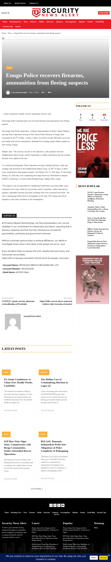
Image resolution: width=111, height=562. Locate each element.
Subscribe (104, 114)
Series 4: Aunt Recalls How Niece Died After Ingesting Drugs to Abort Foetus (96, 220)
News (10, 33)
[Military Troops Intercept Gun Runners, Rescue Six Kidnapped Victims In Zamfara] (81, 231)
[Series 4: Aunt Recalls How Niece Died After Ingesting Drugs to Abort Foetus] (81, 220)
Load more (36, 489)
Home (4, 33)
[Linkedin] (30, 286)
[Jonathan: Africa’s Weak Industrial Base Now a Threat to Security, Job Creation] (81, 209)
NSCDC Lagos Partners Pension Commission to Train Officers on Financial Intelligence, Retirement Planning (97, 197)
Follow (92, 114)
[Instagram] (55, 505)
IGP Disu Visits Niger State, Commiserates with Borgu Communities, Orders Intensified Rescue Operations (17, 447)
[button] (5, 13)
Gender (44, 372)
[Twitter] (24, 286)
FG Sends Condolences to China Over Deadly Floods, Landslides (18, 382)
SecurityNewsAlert (20, 92)
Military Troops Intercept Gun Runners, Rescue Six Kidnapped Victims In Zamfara (98, 232)
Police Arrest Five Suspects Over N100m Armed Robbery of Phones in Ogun (45, 530)
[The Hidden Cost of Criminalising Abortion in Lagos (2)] (55, 365)
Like (80, 114)
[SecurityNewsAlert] (8, 92)
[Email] (49, 286)
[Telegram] (37, 286)
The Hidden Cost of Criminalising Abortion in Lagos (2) (54, 382)
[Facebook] (18, 286)
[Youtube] (62, 505)
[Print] (55, 286)
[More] (53, 105)
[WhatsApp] (43, 286)
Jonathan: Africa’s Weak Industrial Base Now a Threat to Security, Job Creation (97, 209)
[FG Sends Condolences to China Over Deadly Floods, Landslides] (18, 365)
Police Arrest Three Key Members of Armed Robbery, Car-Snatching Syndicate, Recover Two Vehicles (45, 546)
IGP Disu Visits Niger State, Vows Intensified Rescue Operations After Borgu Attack (45, 538)
